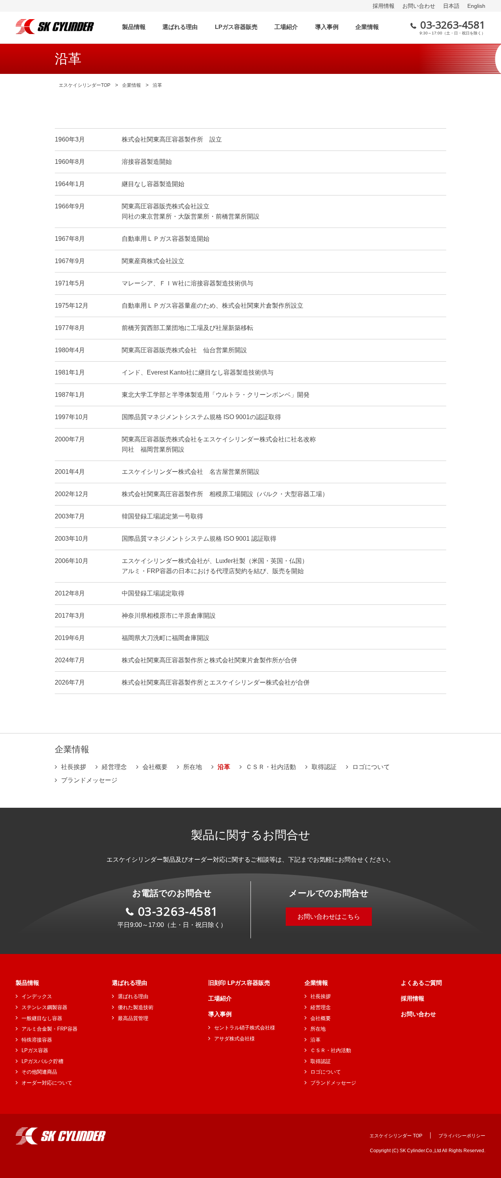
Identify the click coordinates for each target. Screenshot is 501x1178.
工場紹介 (220, 998)
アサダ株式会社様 (234, 1039)
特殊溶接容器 (37, 1040)
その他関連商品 (39, 1072)
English (476, 6)
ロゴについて (371, 767)
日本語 (451, 6)
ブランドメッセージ (89, 780)
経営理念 (114, 767)
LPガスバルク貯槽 (42, 1061)
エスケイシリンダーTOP (84, 85)
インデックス (37, 996)
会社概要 (155, 767)
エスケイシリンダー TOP (395, 1136)
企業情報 (316, 982)
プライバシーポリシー (461, 1136)
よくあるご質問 (421, 982)
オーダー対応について (47, 1083)
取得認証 (324, 767)
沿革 (315, 1040)
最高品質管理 (133, 1018)
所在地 (192, 767)
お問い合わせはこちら (328, 916)
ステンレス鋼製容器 (44, 1007)
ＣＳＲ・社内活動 (271, 767)
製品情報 (27, 982)
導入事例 (220, 1014)
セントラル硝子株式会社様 (244, 1028)
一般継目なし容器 (42, 1018)
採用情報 (384, 6)
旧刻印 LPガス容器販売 (239, 982)
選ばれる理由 (129, 982)
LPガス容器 (35, 1050)
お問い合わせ (418, 6)
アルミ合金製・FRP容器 (49, 1029)
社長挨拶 (73, 767)
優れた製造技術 (135, 1007)
